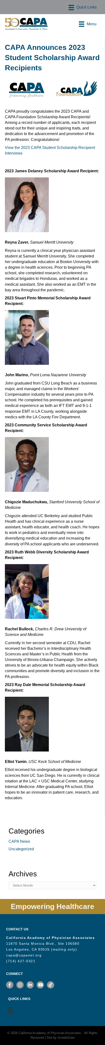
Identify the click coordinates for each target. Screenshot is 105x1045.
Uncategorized (21, 849)
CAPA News (19, 841)
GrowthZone (66, 1037)
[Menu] (82, 7)
